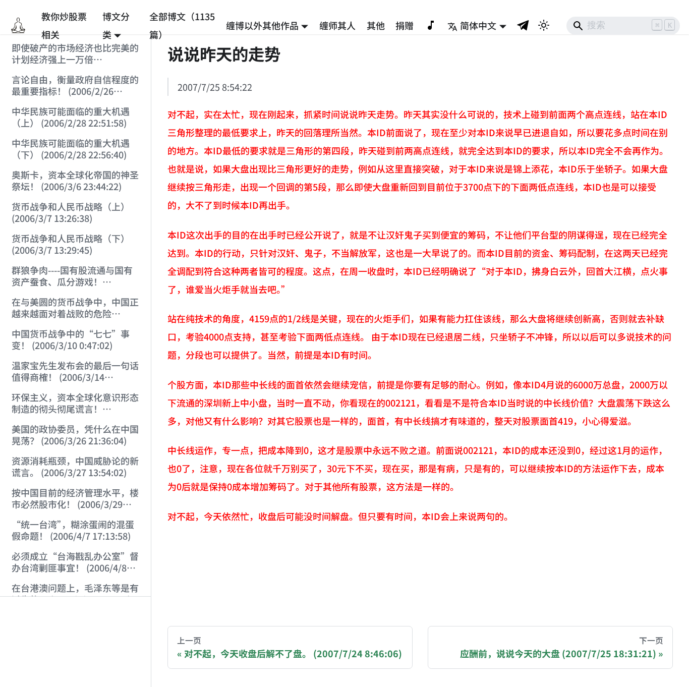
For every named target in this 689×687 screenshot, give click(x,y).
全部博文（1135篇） (182, 25)
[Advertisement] (75, 642)
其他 (376, 25)
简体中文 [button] (478, 25)
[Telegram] (523, 25)
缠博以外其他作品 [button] (262, 25)
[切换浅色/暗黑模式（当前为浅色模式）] (544, 25)
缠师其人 (337, 25)
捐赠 (404, 25)
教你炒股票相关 (64, 25)
